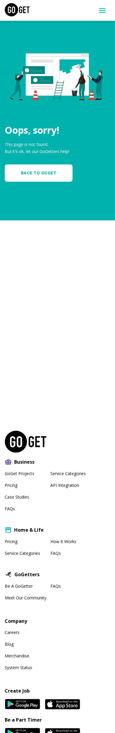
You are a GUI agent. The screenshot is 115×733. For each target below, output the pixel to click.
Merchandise (17, 656)
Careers (12, 632)
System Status (18, 667)
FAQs (10, 508)
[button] (41, 173)
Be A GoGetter (19, 586)
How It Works (63, 541)
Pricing (11, 485)
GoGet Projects (19, 473)
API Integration (64, 485)
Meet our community (25, 598)
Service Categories (68, 473)
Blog (9, 644)
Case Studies (17, 497)
